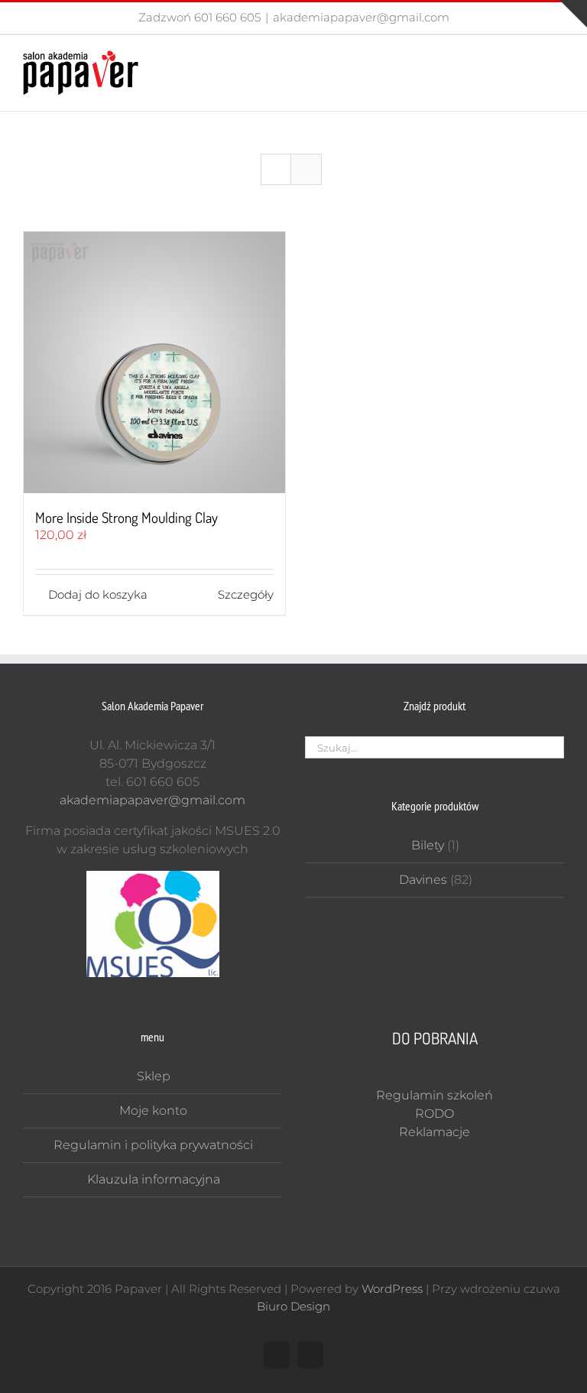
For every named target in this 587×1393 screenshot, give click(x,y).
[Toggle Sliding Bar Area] (573, 14)
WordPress (392, 1288)
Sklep (153, 1076)
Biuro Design (293, 1306)
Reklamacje (434, 1132)
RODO (434, 1113)
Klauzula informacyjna (153, 1179)
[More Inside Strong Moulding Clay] (154, 362)
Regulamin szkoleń (434, 1095)
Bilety (427, 845)
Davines (423, 879)
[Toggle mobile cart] (530, 58)
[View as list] (306, 169)
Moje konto (153, 1110)
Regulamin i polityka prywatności (153, 1145)
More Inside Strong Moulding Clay (126, 517)
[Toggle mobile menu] (558, 58)
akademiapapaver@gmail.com (361, 17)
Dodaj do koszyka (98, 594)
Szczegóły (246, 594)
